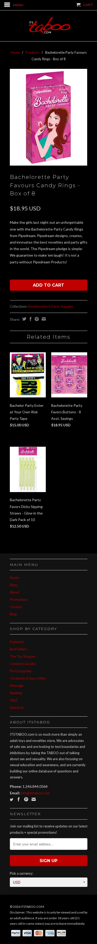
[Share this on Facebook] (30, 319)
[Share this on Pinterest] (36, 319)
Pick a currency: (21, 873)
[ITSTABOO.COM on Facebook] (19, 799)
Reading (16, 693)
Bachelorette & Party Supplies (50, 306)
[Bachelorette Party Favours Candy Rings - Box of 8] (48, 117)
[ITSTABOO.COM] (48, 25)
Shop (14, 585)
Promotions (19, 599)
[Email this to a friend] (43, 319)
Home (14, 578)
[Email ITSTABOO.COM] (34, 799)
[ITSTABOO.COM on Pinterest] (26, 799)
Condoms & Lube (23, 664)
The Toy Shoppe (22, 656)
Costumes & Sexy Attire (28, 678)
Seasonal (16, 707)
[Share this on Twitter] (23, 319)
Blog (13, 614)
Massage (16, 685)
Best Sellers (18, 649)
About (14, 592)
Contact (16, 607)
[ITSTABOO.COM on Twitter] (11, 799)
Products (32, 52)
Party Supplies (21, 671)
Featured (17, 642)
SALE (13, 700)
